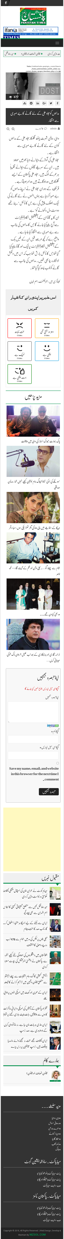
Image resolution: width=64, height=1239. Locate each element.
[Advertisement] (32, 839)
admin (53, 128)
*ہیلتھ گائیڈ (56, 1139)
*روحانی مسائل (54, 1123)
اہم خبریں (33, 281)
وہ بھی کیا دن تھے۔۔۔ (50, 614)
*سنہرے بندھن (54, 1128)
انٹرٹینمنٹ (43, 281)
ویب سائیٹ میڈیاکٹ (52, 1185)
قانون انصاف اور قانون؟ (44, 54)
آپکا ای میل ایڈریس (49, 747)
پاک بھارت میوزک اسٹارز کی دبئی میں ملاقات (40, 441)
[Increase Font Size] (13, 129)
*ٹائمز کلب (56, 1144)
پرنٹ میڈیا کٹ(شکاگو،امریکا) (49, 1179)
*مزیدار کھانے (55, 1134)
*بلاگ (58, 1149)
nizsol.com (38, 1234)
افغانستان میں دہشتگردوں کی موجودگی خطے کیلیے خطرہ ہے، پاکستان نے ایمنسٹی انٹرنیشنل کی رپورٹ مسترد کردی (26, 961)
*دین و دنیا (56, 1118)
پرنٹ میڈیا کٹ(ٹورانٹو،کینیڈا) (49, 1173)
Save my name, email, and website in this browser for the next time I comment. (34, 774)
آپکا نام (55, 731)
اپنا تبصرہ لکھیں (52, 697)
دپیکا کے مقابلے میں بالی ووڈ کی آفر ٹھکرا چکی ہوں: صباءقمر (34, 527)
